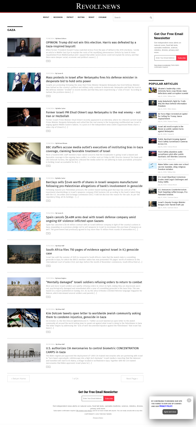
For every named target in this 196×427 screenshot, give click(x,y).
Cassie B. (171, 134)
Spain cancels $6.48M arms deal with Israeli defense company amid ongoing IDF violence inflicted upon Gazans (91, 219)
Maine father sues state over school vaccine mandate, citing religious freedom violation (173, 166)
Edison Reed (172, 147)
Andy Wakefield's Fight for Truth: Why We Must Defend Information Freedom (172, 103)
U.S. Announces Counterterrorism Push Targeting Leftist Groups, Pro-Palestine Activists (173, 192)
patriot (70, 17)
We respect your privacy (84, 410)
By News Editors (61, 38)
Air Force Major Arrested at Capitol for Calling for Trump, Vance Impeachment (172, 116)
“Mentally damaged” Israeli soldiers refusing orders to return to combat (94, 282)
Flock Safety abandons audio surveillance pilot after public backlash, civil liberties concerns (172, 154)
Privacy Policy (98, 418)
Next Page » (132, 378)
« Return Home (18, 378)
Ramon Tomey (172, 121)
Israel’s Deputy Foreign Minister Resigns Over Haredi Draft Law (171, 203)
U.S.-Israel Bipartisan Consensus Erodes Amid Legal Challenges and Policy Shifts (173, 179)
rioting (81, 17)
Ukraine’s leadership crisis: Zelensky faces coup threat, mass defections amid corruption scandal (173, 91)
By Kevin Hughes (60, 278)
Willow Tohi (171, 96)
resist (91, 17)
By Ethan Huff (60, 246)
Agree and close (170, 412)
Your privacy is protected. (162, 65)
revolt (46, 17)
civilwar (102, 17)
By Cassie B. (59, 73)
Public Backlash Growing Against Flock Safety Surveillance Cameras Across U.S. (173, 141)
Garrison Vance (173, 197)
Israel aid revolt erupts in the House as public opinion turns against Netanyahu (171, 129)
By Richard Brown (61, 143)
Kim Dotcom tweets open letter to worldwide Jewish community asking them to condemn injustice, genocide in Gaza (93, 315)
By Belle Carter (60, 108)
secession (58, 17)
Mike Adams (172, 109)
